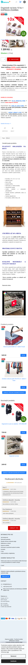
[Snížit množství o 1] (6, 60)
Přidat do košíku (15, 59)
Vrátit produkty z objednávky (8, 553)
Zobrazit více (14, 528)
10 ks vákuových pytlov (18, 100)
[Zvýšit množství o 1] (6, 58)
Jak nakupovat (4, 537)
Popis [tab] (3, 138)
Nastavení (13, 656)
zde (8, 652)
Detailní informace (5, 123)
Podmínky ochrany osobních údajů (14, 642)
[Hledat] (16, 2)
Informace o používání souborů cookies (10, 547)
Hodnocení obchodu (14, 479)
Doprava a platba (5, 545)
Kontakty (3, 549)
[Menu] (24, 2)
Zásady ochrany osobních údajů (8, 541)
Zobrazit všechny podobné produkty (14, 392)
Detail (23, 432)
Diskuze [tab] (8, 138)
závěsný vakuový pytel (15, 112)
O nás (2, 551)
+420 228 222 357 (7, 586)
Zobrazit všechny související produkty (14, 472)
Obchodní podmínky (5, 539)
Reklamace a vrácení (6, 543)
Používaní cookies (18, 639)
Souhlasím (13, 661)
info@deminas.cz (7, 584)
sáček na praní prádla (17, 105)
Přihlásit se (5, 576)
